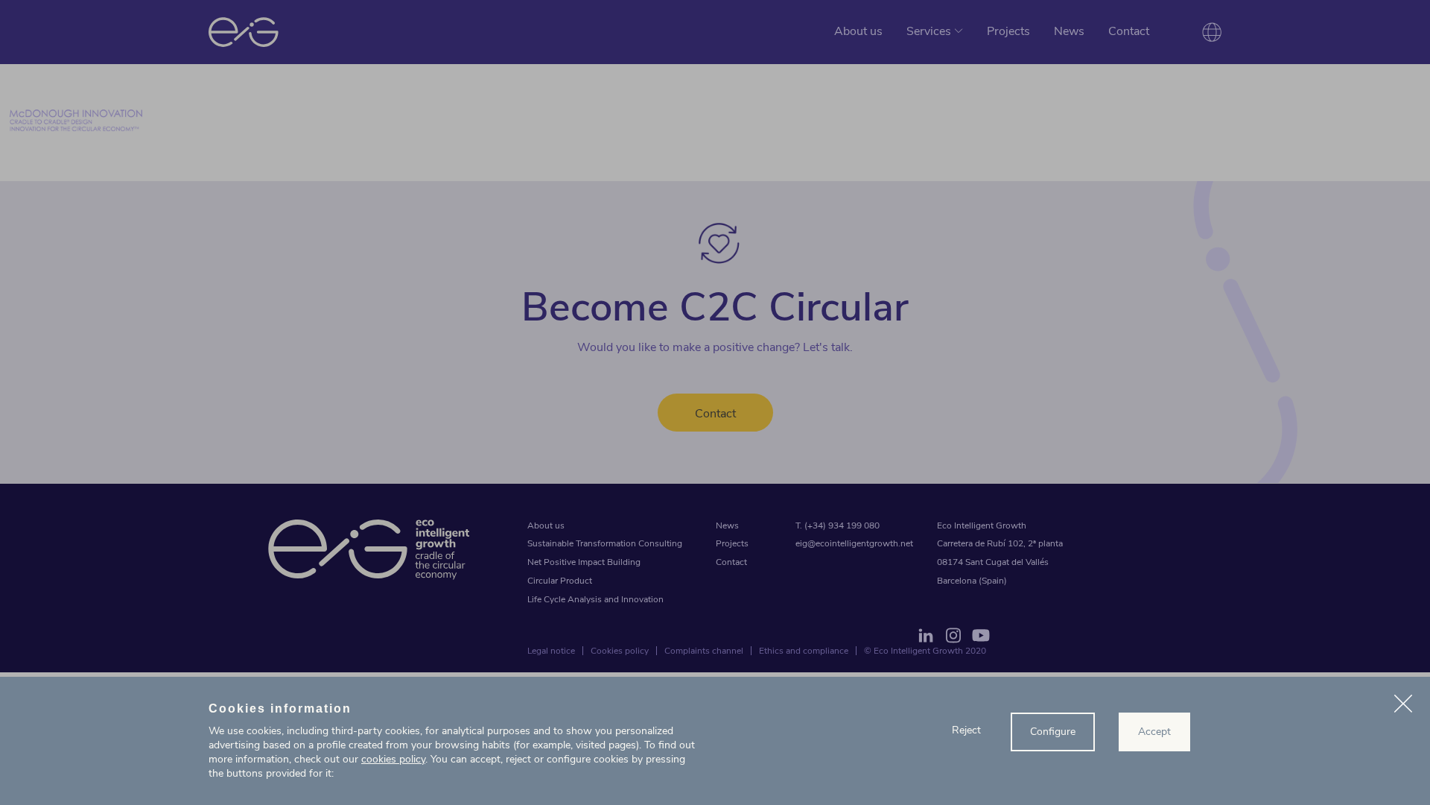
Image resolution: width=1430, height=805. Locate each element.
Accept (1154, 731)
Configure (1052, 731)
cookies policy (393, 759)
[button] (1403, 706)
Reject (966, 730)
